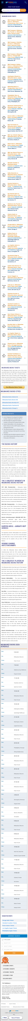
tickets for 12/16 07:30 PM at (15, 186)
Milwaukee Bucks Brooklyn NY (10, 402)
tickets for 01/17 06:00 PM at (15, 248)
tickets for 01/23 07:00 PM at (15, 278)
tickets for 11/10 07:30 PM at (15, 128)
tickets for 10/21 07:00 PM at (15, 79)
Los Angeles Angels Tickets (9, 928)
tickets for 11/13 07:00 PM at (15, 137)
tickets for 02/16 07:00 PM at (15, 307)
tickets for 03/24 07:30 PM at (15, 336)
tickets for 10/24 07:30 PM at (15, 98)
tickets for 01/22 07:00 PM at (15, 269)
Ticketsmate (11, 2)
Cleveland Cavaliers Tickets (9, 923)
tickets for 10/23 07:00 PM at (15, 89)
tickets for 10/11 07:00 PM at (15, 46)
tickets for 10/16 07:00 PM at (15, 68)
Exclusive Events (7, 978)
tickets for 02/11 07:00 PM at (15, 297)
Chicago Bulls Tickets (8, 920)
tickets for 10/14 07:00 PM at (15, 57)
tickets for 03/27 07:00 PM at (15, 357)
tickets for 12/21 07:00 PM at (15, 197)
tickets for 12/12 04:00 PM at (15, 166)
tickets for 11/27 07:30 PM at (15, 155)
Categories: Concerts (9, 969)
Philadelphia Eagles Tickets (9, 930)
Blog (14, 1013)
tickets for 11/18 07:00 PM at (15, 146)
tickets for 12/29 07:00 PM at (15, 207)
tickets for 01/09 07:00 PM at (14, 237)
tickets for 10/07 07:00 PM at (15, 34)
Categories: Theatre (8, 972)
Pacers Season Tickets (8, 925)
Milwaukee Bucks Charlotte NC (10, 405)
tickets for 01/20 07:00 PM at (15, 258)
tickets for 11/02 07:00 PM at (15, 109)
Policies (21, 1011)
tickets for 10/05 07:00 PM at (15, 23)
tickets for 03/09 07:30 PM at (15, 327)
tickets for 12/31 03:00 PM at (15, 217)
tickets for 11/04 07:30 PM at (15, 118)
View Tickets (25, 24)
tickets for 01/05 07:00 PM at (15, 227)
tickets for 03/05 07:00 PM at (15, 317)
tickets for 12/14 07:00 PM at (15, 176)
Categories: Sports (8, 965)
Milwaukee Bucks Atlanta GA (10, 397)
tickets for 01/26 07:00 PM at (15, 287)
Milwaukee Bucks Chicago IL (10, 408)
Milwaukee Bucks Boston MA (10, 399)
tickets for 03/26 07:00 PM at (15, 347)
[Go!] (23, 10)
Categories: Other (8, 975)
